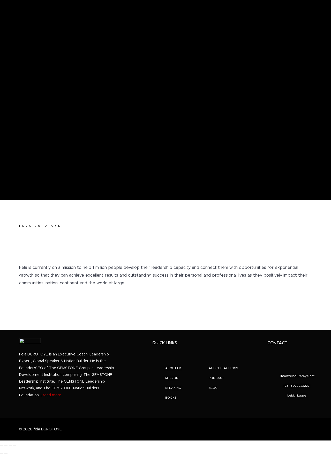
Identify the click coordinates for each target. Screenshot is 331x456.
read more (52, 395)
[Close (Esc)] (14, 445)
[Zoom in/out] (1, 445)
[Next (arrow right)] (5, 453)
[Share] (10, 445)
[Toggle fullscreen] (5, 445)
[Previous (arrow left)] (1, 453)
